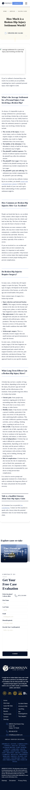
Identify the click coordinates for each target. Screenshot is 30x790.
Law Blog (21, 709)
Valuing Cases (22, 11)
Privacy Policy (22, 780)
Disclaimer (12, 780)
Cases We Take (8, 706)
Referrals (6, 708)
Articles (12, 11)
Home (5, 11)
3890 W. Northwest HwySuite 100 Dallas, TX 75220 (16, 726)
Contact (5, 717)
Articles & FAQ (22, 706)
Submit (15, 653)
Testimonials (7, 714)
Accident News (23, 703)
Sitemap (6, 719)
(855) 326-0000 (22, 595)
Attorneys (6, 703)
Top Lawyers (22, 716)
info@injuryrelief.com (15, 735)
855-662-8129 (13, 731)
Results (5, 711)
